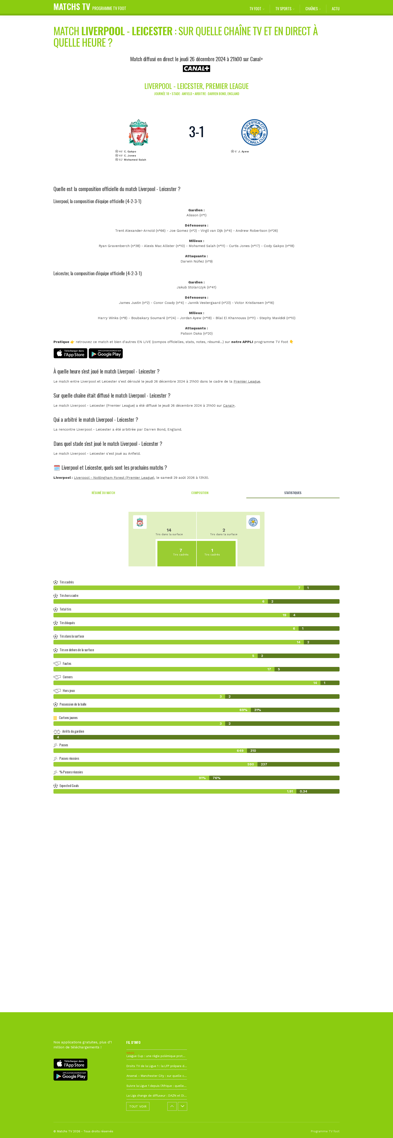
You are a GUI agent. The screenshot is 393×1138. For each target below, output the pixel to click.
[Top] (380, 1128)
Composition (199, 492)
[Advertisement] (196, 880)
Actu (336, 8)
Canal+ (229, 406)
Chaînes (311, 8)
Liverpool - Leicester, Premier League (196, 86)
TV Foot (255, 8)
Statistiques (292, 492)
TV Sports (283, 8)
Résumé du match (103, 492)
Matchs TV (89, 6)
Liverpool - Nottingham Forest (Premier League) (114, 478)
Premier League (247, 381)
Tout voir (137, 1106)
